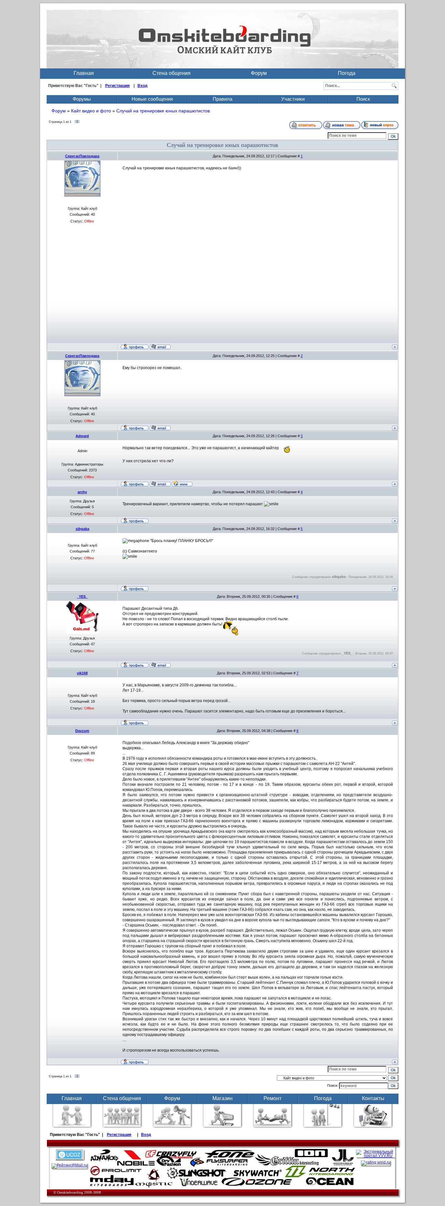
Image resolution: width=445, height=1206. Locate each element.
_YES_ (82, 596)
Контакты (373, 1098)
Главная (84, 73)
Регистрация (117, 85)
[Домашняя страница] (182, 483)
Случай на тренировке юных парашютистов (163, 110)
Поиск (363, 99)
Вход (142, 85)
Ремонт (272, 1098)
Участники (293, 99)
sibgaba (82, 529)
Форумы (82, 99)
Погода (346, 73)
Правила (222, 99)
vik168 (82, 673)
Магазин (222, 1098)
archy (82, 492)
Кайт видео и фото (91, 110)
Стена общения (171, 73)
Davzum (82, 731)
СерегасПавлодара (82, 156)
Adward (82, 436)
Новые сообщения (152, 99)
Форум (259, 73)
